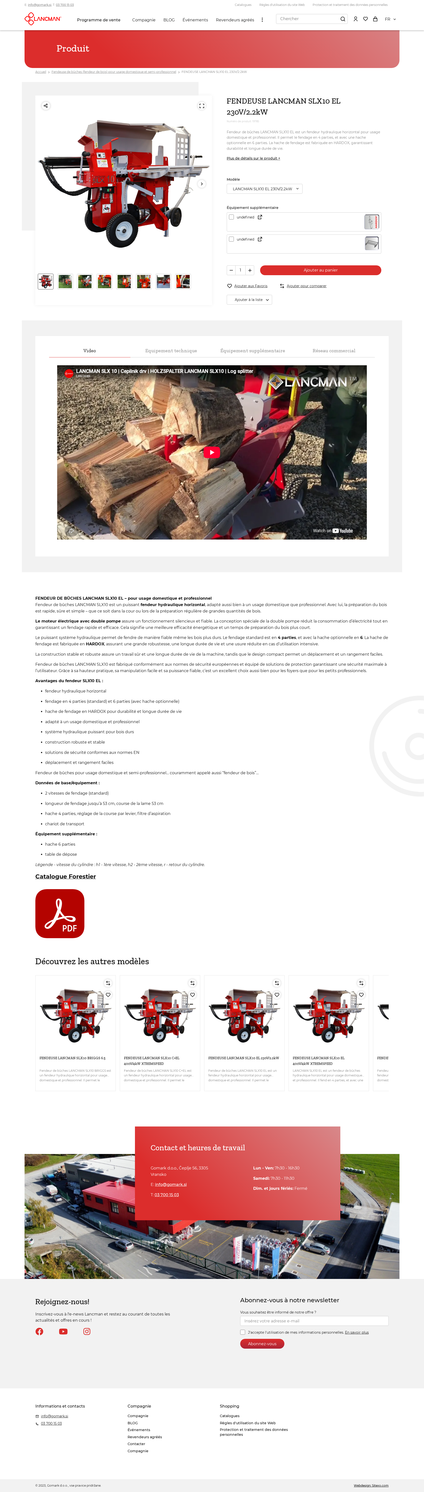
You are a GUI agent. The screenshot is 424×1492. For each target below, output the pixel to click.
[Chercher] (343, 19)
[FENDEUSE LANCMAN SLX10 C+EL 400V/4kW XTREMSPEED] (160, 1015)
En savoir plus (357, 1332)
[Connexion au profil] (355, 19)
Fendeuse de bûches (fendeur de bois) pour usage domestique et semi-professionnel (114, 72)
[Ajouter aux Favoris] (108, 995)
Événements (195, 20)
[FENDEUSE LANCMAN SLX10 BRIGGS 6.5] (76, 1015)
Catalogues (243, 5)
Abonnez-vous (262, 1344)
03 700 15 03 (65, 5)
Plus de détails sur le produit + (253, 158)
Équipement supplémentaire (252, 350)
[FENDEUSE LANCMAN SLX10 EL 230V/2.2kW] (244, 1015)
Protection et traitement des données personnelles (350, 5)
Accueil (40, 72)
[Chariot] (375, 19)
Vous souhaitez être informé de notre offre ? (278, 1312)
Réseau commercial (334, 350)
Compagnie (144, 20)
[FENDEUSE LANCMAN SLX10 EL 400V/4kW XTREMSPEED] (329, 1015)
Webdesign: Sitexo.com (371, 1485)
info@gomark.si (39, 5)
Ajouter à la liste (249, 300)
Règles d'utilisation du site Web (282, 5)
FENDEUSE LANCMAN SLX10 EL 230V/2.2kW (214, 72)
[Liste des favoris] (365, 19)
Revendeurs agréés (235, 20)
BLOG (169, 20)
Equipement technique (171, 350)
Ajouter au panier (321, 270)
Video (89, 350)
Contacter (136, 1444)
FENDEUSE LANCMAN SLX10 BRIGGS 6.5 (73, 1058)
